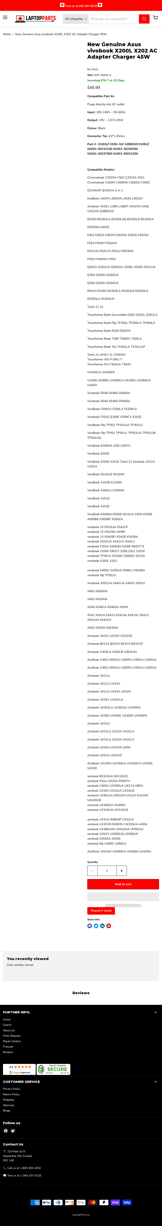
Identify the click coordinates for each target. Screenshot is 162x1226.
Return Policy (11, 1094)
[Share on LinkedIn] (102, 925)
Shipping (8, 1100)
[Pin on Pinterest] (108, 925)
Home (7, 34)
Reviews (8, 1052)
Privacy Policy (11, 1089)
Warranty (8, 1105)
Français (8, 1046)
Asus (94, 69)
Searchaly (89, 1219)
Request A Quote (101, 910)
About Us (9, 1030)
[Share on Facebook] (89, 925)
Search (7, 1025)
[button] (123, 896)
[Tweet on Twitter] (96, 925)
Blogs (6, 1110)
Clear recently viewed (20, 965)
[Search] (144, 18)
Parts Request (11, 1036)
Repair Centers (12, 1041)
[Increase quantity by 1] (122, 871)
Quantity (92, 862)
